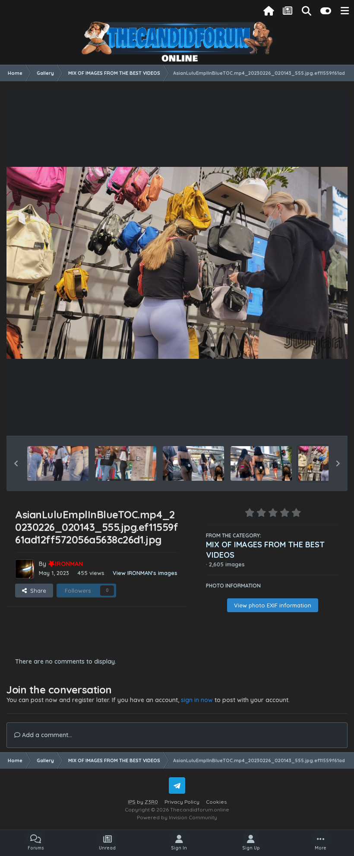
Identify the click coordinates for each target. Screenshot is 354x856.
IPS (132, 802)
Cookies (216, 802)
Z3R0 (151, 802)
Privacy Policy (181, 802)
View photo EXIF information (272, 605)
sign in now (197, 700)
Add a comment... (46, 735)
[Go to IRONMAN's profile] (24, 568)
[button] (15, 463)
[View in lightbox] (177, 263)
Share (36, 590)
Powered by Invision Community (177, 817)
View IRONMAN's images (145, 572)
